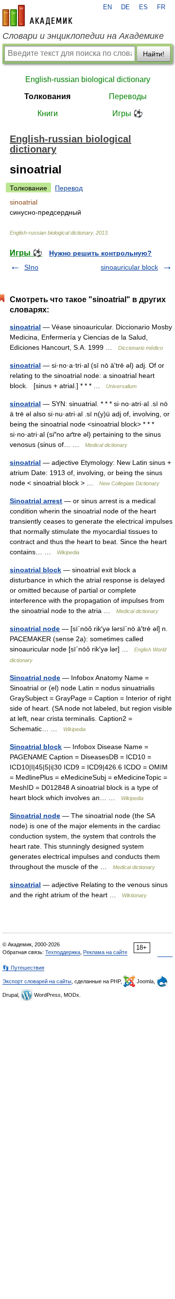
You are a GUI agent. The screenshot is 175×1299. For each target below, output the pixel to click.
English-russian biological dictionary (87, 79)
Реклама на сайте (105, 952)
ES (143, 7)
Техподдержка (62, 952)
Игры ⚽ (127, 113)
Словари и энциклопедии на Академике (83, 36)
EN (107, 7)
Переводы (128, 96)
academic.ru (37, 15)
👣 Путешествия (23, 968)
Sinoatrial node (35, 678)
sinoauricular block (129, 267)
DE (125, 7)
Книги (47, 113)
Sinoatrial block (36, 747)
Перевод (69, 188)
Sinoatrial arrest (36, 501)
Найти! (153, 54)
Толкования (47, 96)
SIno (31, 267)
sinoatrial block (35, 570)
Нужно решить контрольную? (100, 253)
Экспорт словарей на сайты (36, 981)
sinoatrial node (35, 628)
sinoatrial (25, 327)
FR (161, 7)
